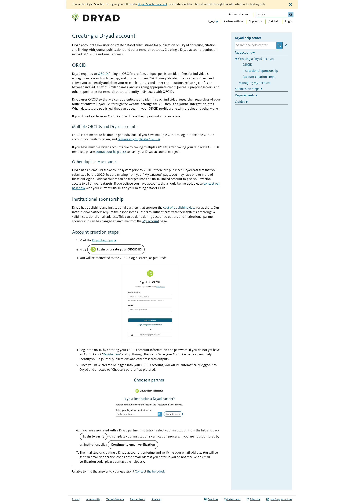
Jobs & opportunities (281, 499)
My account (150, 221)
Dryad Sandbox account (152, 4)
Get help (273, 21)
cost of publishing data (179, 207)
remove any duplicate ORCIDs (139, 139)
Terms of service (115, 499)
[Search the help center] (279, 45)
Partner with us (233, 21)
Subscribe (255, 499)
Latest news (234, 499)
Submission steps (247, 89)
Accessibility (93, 499)
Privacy (76, 499)
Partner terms (137, 499)
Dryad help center (248, 38)
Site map (156, 499)
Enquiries (213, 499)
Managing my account (254, 82)
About (211, 21)
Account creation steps (258, 76)
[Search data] (290, 14)
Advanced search (239, 14)
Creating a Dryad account (257, 58)
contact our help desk (111, 152)
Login (288, 21)
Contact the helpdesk (150, 471)
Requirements (244, 95)
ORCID (103, 74)
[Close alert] (290, 4)
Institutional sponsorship (260, 71)
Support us (256, 21)
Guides (240, 101)
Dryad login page (104, 240)
